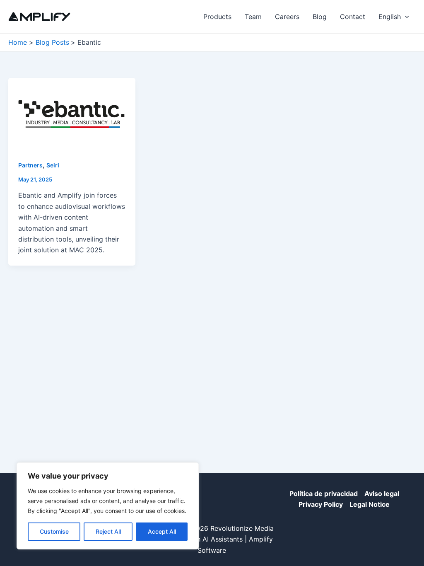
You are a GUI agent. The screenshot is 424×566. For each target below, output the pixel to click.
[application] (405, 16)
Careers (287, 16)
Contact (352, 16)
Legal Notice (369, 504)
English (389, 16)
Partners (30, 165)
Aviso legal (381, 493)
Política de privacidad (323, 493)
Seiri (52, 165)
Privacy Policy (321, 504)
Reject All (108, 531)
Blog (320, 16)
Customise (54, 531)
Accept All (162, 531)
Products (217, 16)
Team (253, 16)
